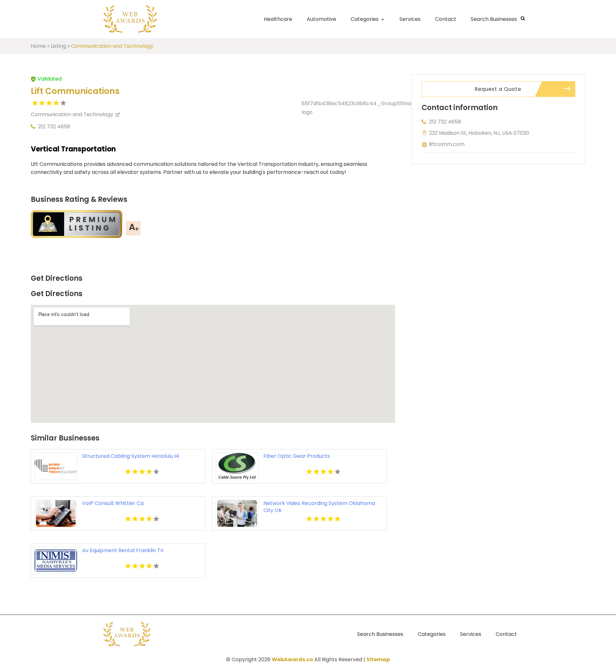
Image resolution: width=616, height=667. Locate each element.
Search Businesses (494, 19)
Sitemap (378, 659)
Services (410, 19)
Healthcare (278, 19)
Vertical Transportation (73, 149)
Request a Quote (498, 89)
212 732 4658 (54, 126)
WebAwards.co (292, 659)
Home (38, 46)
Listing (58, 46)
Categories (365, 19)
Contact (445, 19)
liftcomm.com (447, 144)
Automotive (321, 19)
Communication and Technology (112, 46)
